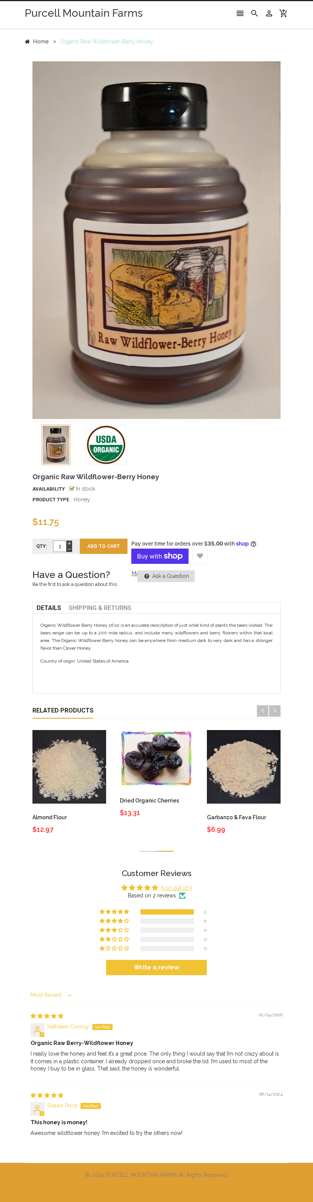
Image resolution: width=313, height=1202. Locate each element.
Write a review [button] (156, 967)
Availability (48, 489)
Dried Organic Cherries (149, 801)
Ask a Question (170, 576)
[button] (115, 912)
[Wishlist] (200, 556)
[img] (47, 1016)
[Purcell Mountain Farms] (156, 1189)
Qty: (41, 546)
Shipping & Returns (100, 607)
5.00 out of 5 (176, 888)
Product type (50, 499)
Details (49, 607)
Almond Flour (49, 817)
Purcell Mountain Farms (84, 13)
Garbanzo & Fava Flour (236, 817)
